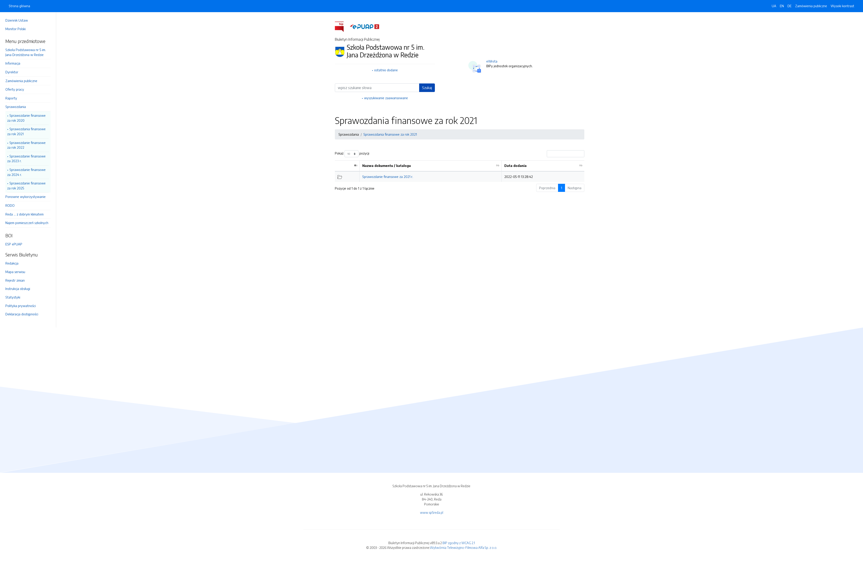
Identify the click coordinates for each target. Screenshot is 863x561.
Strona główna (19, 6)
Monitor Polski (15, 29)
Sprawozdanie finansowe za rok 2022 (26, 145)
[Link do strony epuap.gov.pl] (364, 26)
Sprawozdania (15, 107)
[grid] (459, 171)
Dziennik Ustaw (16, 20)
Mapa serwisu (15, 272)
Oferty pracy (14, 89)
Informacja (12, 63)
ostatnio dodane (386, 70)
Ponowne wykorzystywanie (25, 197)
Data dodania (515, 166)
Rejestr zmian (15, 280)
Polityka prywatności (20, 306)
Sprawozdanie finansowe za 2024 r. (26, 172)
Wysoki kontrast (842, 6)
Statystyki (12, 297)
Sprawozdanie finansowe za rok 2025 (26, 185)
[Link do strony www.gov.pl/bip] (342, 26)
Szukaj (427, 87)
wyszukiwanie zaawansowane (386, 98)
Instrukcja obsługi (17, 289)
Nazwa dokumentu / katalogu (386, 166)
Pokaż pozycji (352, 153)
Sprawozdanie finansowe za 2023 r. (26, 158)
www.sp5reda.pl (431, 512)
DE (789, 6)
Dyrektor (11, 72)
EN (782, 6)
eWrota (491, 61)
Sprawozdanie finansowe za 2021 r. (387, 177)
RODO (10, 205)
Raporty (11, 98)
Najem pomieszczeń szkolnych (26, 223)
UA (774, 6)
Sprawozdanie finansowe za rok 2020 (26, 117)
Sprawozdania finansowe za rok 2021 (26, 131)
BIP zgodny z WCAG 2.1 (459, 543)
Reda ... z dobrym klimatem (24, 214)
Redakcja (11, 263)
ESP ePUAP (13, 244)
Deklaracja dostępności (21, 314)
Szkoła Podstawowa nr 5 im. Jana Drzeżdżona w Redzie (25, 52)
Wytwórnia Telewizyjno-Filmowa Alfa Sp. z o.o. (463, 547)
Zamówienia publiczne (21, 81)
